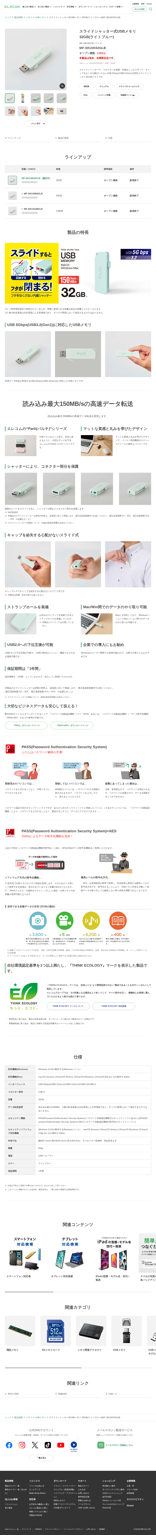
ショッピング (99, 7)
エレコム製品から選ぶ (38, 1508)
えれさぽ (81, 1489)
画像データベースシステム (65, 1504)
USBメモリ (40, 17)
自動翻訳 (102, 1529)
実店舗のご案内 (108, 1486)
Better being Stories (37, 1493)
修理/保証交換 (83, 1497)
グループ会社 (132, 1489)
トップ (8, 17)
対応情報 (70, 7)
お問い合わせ (83, 1493)
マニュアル (104, 86)
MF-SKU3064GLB (33, 193)
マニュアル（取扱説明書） (65, 1489)
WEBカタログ (59, 1500)
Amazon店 (106, 1508)
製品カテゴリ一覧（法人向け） (16, 1491)
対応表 (86, 86)
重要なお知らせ (84, 1500)
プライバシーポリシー (52, 1529)
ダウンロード (84, 7)
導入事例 (8, 1508)
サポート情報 (115, 7)
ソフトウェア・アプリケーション (65, 1495)
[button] (34, 1481)
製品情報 (18, 17)
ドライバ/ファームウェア (129, 86)
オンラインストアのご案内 (113, 1489)
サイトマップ (26, 1529)
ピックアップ (34, 1489)
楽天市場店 (107, 1497)
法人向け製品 (43, 7)
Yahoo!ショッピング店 (111, 1500)
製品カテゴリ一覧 (12, 1486)
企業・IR (130, 1486)
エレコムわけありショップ (113, 1504)
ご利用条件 (38, 1529)
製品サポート (83, 1486)
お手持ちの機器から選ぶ (39, 1504)
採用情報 (130, 1493)
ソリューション (11, 1504)
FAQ (85, 95)
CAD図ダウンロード (62, 1508)
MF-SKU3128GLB (33, 209)
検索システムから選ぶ (38, 1512)
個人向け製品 (28, 7)
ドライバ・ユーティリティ (65, 1486)
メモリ (29, 17)
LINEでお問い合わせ (86, 1508)
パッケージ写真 (104, 95)
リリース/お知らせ (36, 1486)
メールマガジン (84, 1504)
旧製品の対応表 (35, 1515)
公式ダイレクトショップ (112, 1493)
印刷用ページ (126, 95)
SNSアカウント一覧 (12, 1529)
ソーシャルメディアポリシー (73, 1529)
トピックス (58, 7)
